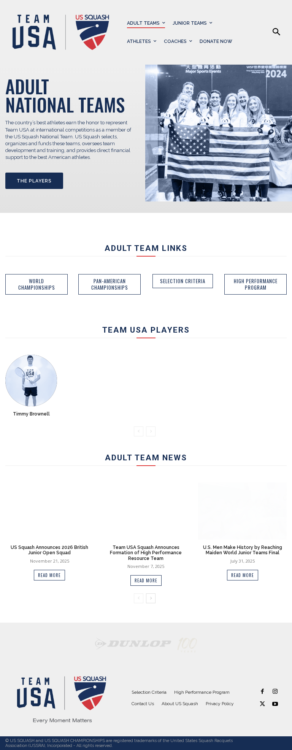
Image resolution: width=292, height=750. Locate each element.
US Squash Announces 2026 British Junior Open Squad (49, 550)
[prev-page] (138, 431)
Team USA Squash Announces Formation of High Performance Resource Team (146, 553)
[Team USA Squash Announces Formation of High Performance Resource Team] (146, 511)
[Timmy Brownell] (31, 380)
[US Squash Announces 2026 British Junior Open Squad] (49, 511)
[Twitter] (262, 704)
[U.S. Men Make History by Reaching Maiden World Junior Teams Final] (242, 511)
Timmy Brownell (31, 414)
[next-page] (151, 598)
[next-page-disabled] (151, 431)
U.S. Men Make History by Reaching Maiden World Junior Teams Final (242, 550)
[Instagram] (275, 691)
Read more (49, 575)
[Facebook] (262, 691)
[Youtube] (275, 704)
